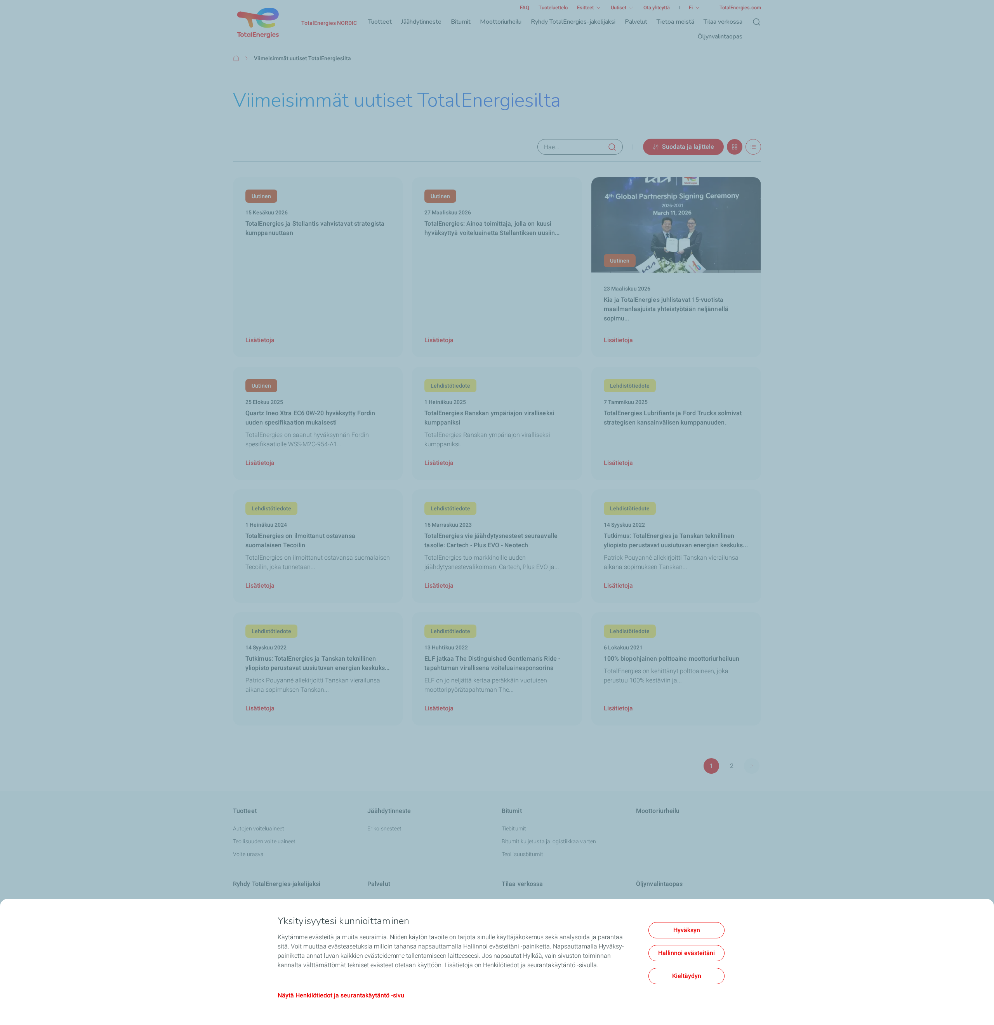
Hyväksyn (686, 930)
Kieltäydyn (686, 976)
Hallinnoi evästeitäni (686, 953)
